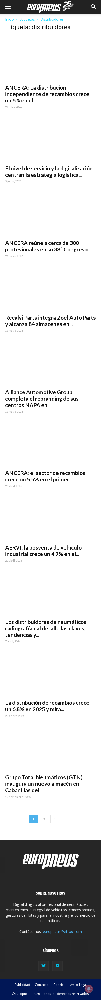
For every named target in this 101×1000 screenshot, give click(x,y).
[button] (93, 7)
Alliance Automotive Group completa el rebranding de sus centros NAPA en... (42, 398)
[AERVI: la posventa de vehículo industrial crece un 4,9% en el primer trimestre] (50, 518)
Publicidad (22, 984)
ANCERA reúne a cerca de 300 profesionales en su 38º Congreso (46, 246)
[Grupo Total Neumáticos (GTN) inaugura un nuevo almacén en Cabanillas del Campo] (50, 748)
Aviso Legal (78, 984)
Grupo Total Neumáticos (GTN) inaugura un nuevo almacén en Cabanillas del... (44, 783)
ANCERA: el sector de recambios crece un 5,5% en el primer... (45, 476)
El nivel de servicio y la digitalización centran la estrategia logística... (49, 171)
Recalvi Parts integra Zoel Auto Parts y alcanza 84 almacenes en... (50, 320)
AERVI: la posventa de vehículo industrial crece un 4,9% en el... (43, 550)
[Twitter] (43, 966)
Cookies (59, 984)
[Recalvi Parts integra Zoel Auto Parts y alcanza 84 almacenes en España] (50, 288)
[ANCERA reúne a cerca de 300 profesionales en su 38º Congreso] (50, 214)
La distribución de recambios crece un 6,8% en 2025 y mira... (47, 705)
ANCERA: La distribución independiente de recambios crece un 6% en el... (47, 94)
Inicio (9, 19)
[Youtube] (57, 966)
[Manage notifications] (89, 989)
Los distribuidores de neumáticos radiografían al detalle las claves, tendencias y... (45, 628)
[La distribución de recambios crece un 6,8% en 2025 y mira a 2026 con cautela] (50, 674)
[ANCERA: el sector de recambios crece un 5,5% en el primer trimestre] (50, 444)
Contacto (41, 984)
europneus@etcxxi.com (62, 931)
